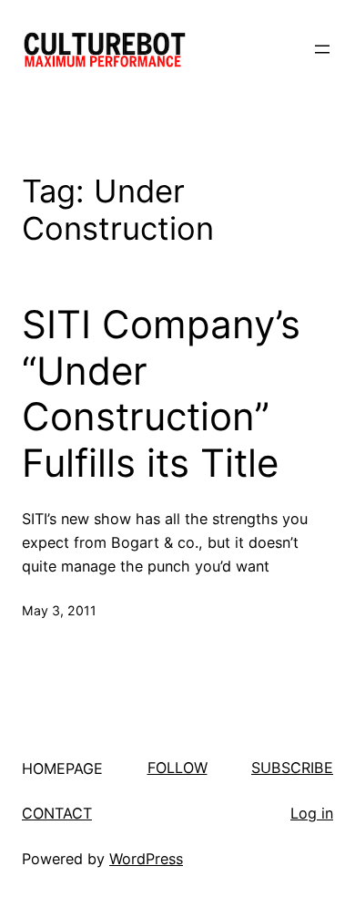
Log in (311, 813)
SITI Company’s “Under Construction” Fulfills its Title (161, 393)
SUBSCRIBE (292, 767)
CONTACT (57, 813)
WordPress (146, 859)
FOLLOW (177, 767)
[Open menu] (322, 49)
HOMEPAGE (62, 768)
